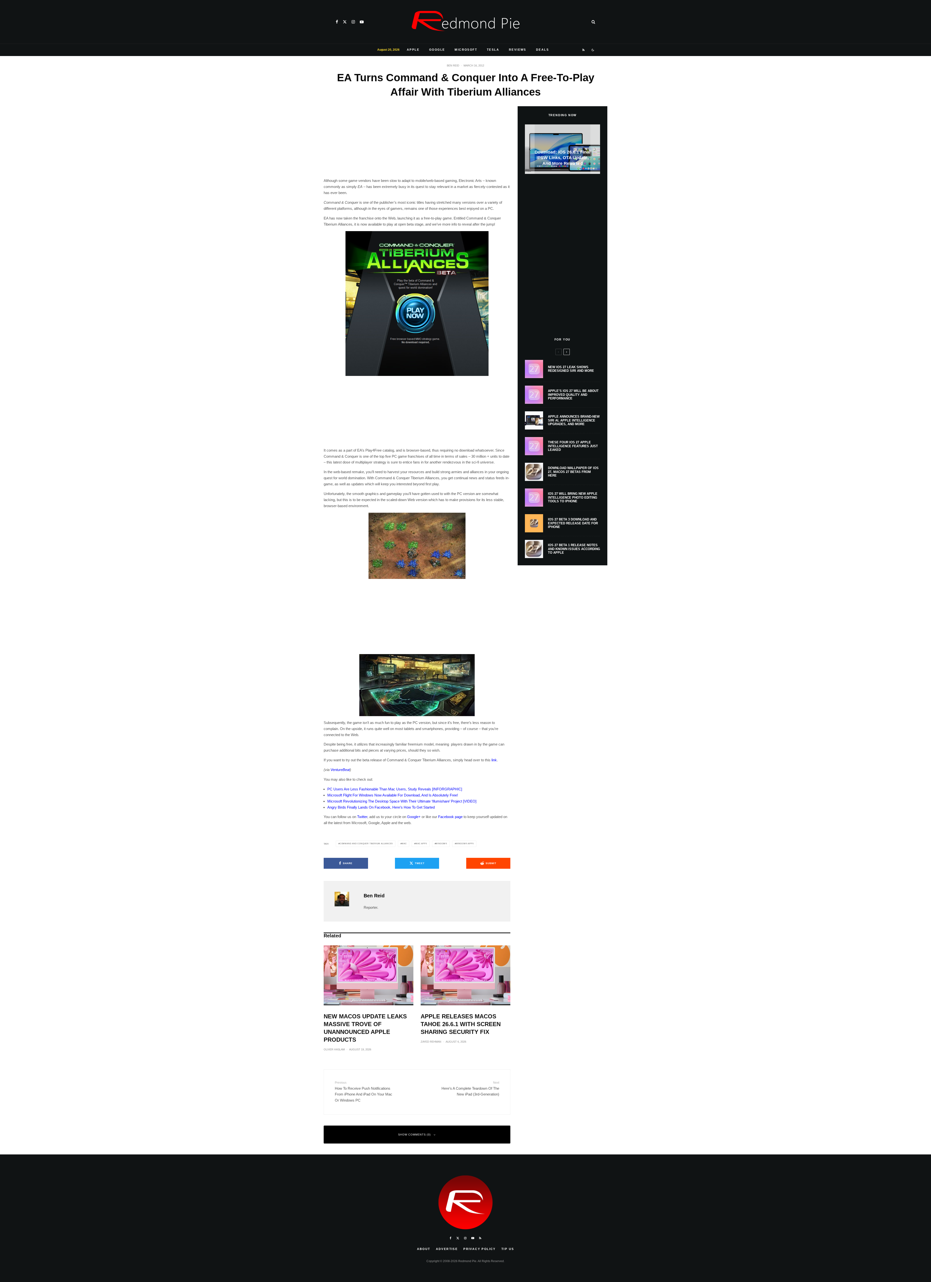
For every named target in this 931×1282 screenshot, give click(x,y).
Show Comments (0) (414, 1134)
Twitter (362, 817)
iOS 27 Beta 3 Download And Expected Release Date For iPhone (573, 523)
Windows (441, 844)
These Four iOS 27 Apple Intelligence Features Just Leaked (573, 446)
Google (437, 49)
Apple (413, 49)
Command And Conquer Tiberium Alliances (366, 844)
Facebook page (450, 817)
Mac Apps (421, 844)
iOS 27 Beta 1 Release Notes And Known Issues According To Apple (574, 548)
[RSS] (583, 50)
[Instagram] (353, 22)
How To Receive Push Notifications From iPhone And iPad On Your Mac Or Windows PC (363, 1091)
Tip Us (507, 1249)
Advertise (447, 1249)
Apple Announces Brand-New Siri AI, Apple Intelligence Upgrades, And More (574, 420)
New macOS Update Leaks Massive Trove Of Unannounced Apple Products (365, 1028)
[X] (344, 22)
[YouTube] (361, 22)
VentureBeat (340, 770)
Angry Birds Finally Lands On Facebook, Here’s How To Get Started (381, 807)
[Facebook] (336, 22)
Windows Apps (465, 844)
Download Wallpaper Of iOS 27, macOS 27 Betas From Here (573, 471)
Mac (404, 844)
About (423, 1249)
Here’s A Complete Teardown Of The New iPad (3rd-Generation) (470, 1088)
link (494, 760)
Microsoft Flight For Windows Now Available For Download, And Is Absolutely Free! (392, 795)
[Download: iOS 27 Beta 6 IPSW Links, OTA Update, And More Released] (562, 149)
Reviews (517, 49)
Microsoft (466, 49)
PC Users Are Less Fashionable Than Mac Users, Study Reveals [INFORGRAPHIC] (394, 789)
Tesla (493, 49)
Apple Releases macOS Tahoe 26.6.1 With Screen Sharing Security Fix (461, 1024)
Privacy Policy (479, 1249)
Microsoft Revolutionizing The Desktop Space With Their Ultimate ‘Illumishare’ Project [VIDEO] (401, 801)
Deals (542, 49)
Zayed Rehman (431, 1041)
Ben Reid (453, 65)
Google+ (414, 817)
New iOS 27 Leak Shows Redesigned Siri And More (571, 369)
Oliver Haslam (334, 1049)
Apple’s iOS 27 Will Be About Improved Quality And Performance (573, 394)
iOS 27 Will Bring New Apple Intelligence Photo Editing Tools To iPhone (572, 497)
